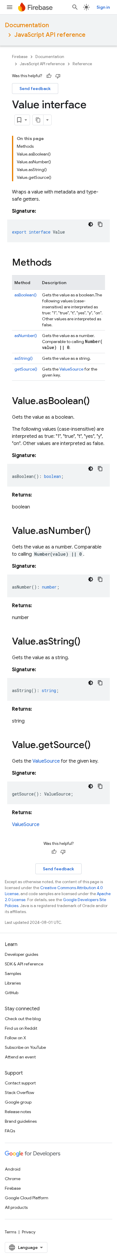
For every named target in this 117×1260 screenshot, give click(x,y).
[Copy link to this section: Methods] (58, 263)
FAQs (10, 1130)
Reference (82, 63)
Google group (18, 1102)
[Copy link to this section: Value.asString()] (86, 642)
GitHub (11, 992)
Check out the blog (23, 1018)
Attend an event (20, 1057)
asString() (23, 358)
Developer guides (21, 954)
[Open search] (75, 7)
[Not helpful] (57, 75)
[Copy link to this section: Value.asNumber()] (97, 531)
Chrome (12, 1178)
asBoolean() (25, 295)
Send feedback (35, 88)
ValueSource (71, 369)
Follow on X (15, 1037)
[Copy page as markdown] (38, 120)
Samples (13, 973)
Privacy (28, 1231)
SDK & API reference (24, 964)
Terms (10, 1231)
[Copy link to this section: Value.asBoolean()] (96, 401)
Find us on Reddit (21, 1028)
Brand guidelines (21, 1121)
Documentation (27, 25)
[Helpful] (48, 75)
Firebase (20, 56)
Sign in (103, 7)
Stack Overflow (19, 1092)
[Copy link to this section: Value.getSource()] (97, 745)
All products (16, 1207)
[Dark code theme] (90, 224)
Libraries (13, 983)
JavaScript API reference (50, 35)
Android (12, 1169)
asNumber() (25, 335)
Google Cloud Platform (26, 1197)
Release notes (18, 1111)
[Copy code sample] (100, 224)
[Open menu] (10, 7)
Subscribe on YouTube (25, 1047)
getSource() (25, 369)
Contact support (20, 1083)
